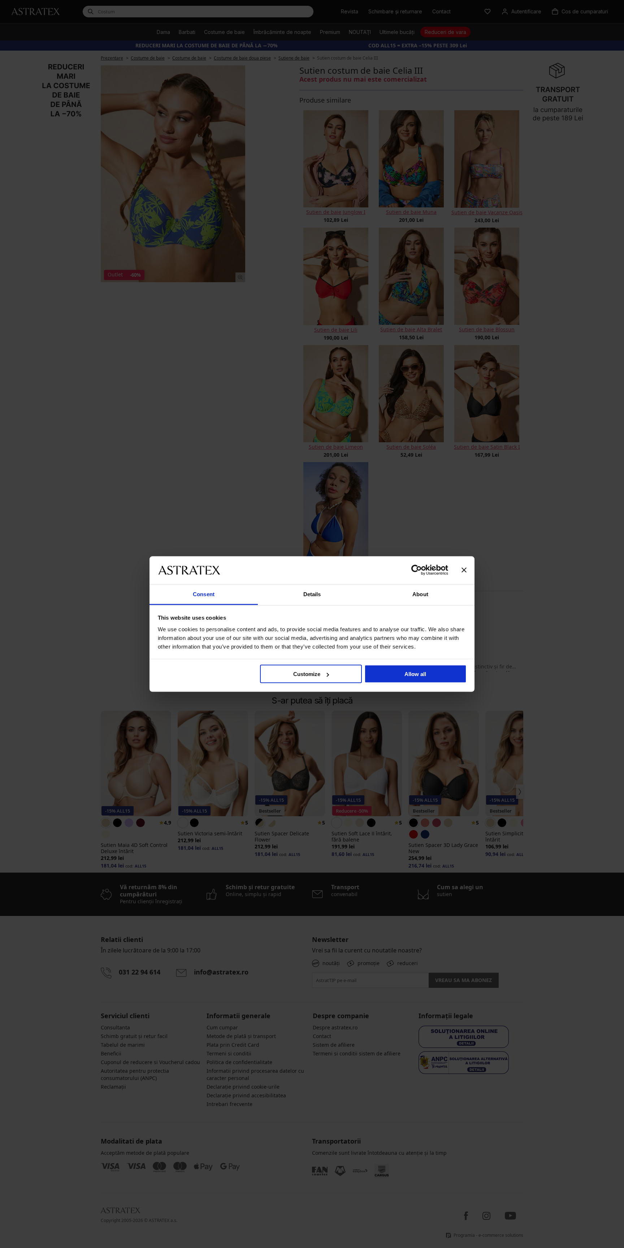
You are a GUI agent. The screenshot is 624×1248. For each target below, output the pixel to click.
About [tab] (420, 594)
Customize (306, 674)
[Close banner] (464, 570)
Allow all (415, 674)
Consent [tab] (203, 594)
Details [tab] (312, 594)
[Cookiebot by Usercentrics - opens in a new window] (416, 570)
